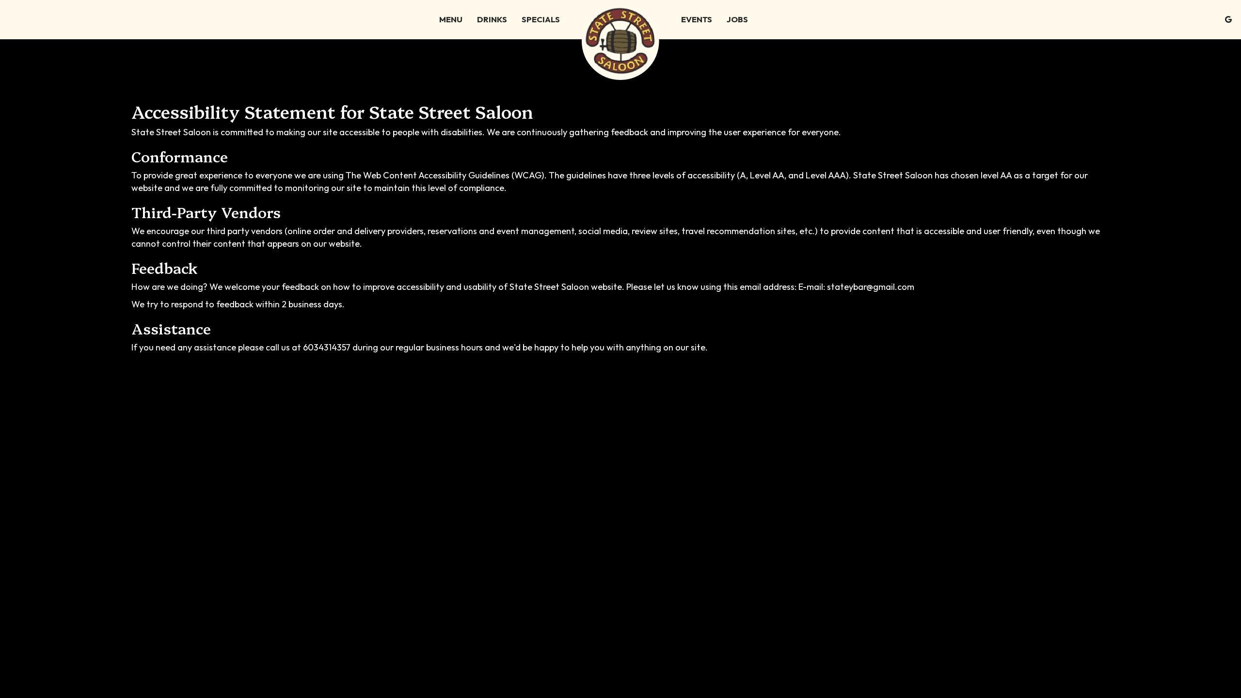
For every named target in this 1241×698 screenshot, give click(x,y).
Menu (450, 19)
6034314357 (326, 347)
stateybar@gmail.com (870, 286)
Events (696, 19)
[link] (620, 41)
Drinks (492, 19)
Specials (541, 19)
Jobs (737, 19)
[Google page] (1228, 19)
